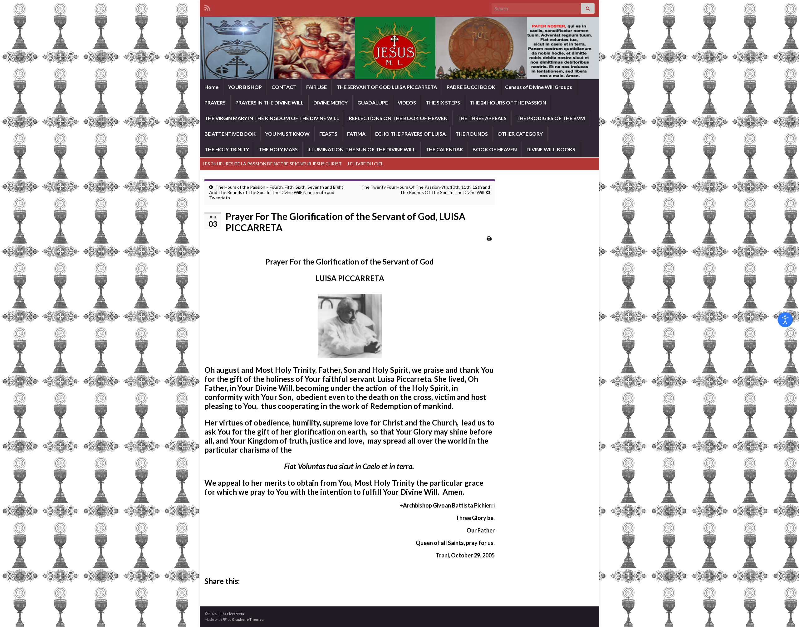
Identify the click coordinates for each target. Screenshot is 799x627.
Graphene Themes (247, 619)
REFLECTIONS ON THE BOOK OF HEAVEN (398, 118)
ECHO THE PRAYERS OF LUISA (410, 134)
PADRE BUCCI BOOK (471, 87)
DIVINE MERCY (330, 102)
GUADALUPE (372, 102)
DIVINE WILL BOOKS (551, 149)
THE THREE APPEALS (482, 118)
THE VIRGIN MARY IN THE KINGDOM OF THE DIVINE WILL (271, 118)
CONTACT (284, 87)
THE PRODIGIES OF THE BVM (550, 118)
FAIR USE (316, 87)
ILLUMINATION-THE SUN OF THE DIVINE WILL (361, 149)
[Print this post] (489, 238)
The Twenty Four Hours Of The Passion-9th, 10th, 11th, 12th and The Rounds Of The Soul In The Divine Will (425, 189)
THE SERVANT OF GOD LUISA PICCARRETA (386, 87)
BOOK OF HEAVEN (495, 149)
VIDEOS (407, 102)
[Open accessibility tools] (785, 319)
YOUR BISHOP (245, 87)
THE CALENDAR (444, 149)
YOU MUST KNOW (287, 134)
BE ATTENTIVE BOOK (230, 134)
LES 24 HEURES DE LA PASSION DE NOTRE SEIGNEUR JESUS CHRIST (272, 163)
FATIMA (356, 134)
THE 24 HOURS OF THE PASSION (508, 102)
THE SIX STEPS (443, 102)
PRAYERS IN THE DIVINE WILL (269, 102)
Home (211, 87)
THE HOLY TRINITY (226, 149)
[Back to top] (785, 613)
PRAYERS (215, 102)
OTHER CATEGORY (520, 134)
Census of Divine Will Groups (538, 87)
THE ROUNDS (471, 134)
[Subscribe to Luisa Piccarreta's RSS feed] (207, 6)
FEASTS (328, 134)
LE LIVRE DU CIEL (365, 163)
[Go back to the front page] (399, 48)
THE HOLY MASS (278, 149)
